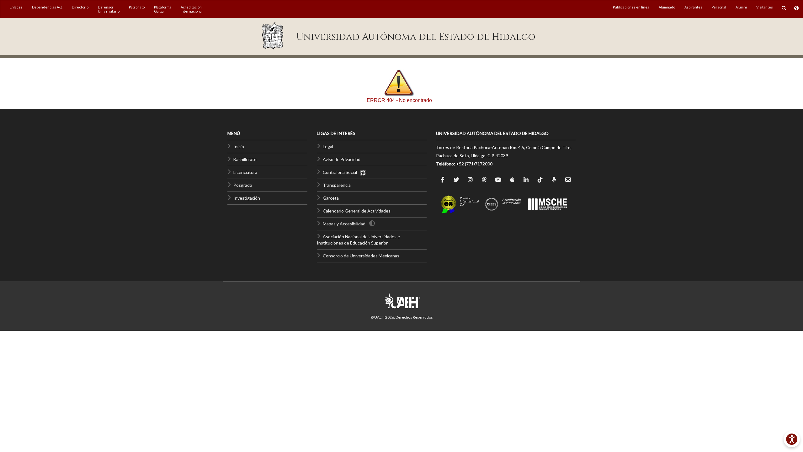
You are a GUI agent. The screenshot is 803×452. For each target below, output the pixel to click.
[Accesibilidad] (792, 439)
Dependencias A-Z (47, 7)
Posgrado (242, 185)
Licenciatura (245, 172)
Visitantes (764, 7)
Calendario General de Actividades (357, 210)
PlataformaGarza (162, 9)
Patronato (137, 7)
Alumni (741, 7)
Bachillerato (245, 159)
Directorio (80, 7)
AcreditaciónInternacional (192, 9)
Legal (328, 146)
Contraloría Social (341, 172)
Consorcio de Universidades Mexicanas (361, 255)
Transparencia (337, 185)
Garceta (331, 198)
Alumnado (667, 7)
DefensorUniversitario (109, 9)
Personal (719, 7)
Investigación (246, 198)
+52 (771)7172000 (474, 163)
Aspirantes (693, 7)
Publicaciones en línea (631, 7)
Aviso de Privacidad (341, 159)
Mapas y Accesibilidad (344, 223)
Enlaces (16, 7)
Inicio (238, 146)
